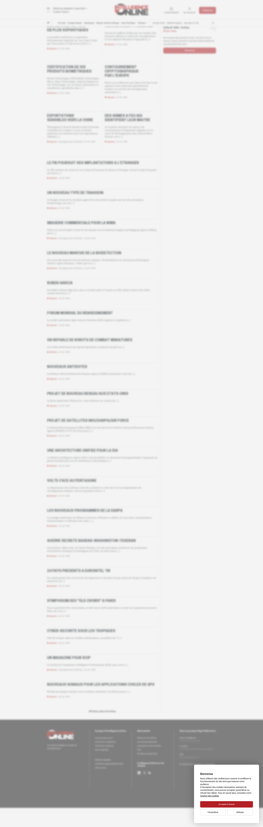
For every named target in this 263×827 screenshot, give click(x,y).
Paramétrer (213, 812)
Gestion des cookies (209, 796)
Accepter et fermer (227, 804)
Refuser (240, 812)
